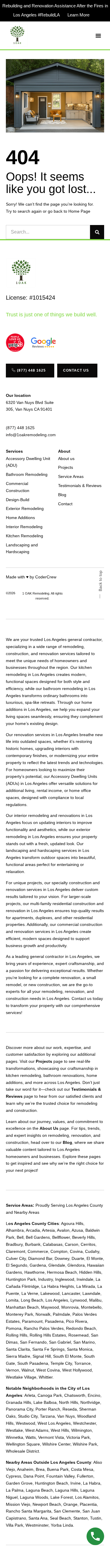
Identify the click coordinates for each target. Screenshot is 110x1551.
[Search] (97, 232)
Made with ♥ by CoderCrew (31, 577)
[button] (98, 35)
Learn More (78, 14)
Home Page (79, 211)
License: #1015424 (30, 297)
